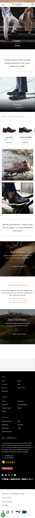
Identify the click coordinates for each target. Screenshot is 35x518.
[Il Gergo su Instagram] (9, 475)
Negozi (19, 408)
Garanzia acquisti (6, 431)
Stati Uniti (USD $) (7, 468)
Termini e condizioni (7, 497)
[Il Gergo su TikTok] (12, 475)
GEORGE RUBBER (25, 137)
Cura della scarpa (22, 404)
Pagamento (5, 424)
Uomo (17, 41)
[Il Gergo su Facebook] (3, 475)
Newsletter (5, 391)
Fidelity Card (21, 387)
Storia (3, 401)
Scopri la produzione (19, 266)
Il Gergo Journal (6, 408)
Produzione (21, 401)
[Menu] (3, 4)
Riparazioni (5, 404)
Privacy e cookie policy (7, 501)
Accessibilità (5, 505)
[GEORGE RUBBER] (25, 127)
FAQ (19, 421)
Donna (17, 45)
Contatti (4, 411)
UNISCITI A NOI (17, 300)
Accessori (4, 384)
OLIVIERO (9, 137)
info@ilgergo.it (9, 455)
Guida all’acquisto (7, 421)
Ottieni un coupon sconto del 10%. (17, 1)
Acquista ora (19, 107)
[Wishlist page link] (29, 4)
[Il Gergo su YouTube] (15, 475)
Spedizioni (20, 424)
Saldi (19, 384)
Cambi (19, 428)
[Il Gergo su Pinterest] (6, 475)
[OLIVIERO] (9, 127)
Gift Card (4, 387)
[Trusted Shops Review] (8, 462)
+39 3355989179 (9, 458)
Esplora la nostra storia (19, 334)
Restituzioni (5, 428)
